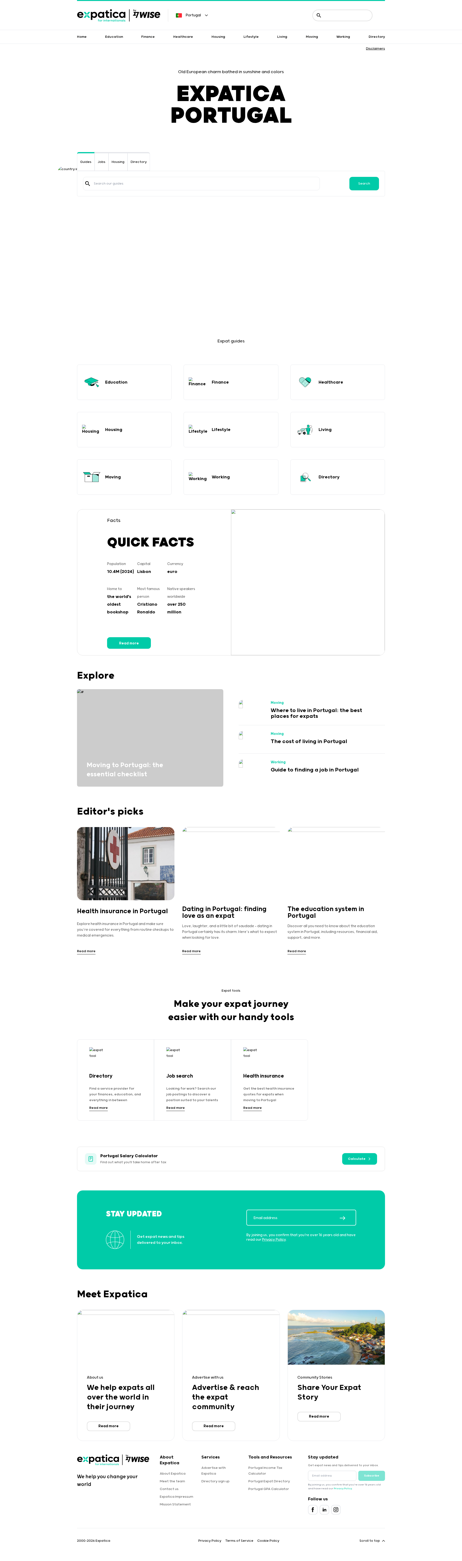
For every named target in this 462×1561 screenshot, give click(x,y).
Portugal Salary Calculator (129, 1156)
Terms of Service (239, 1541)
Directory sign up (215, 1481)
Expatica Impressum (176, 1497)
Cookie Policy (268, 1541)
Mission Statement (175, 1504)
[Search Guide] (87, 183)
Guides (85, 162)
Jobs (101, 162)
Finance (148, 37)
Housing (218, 37)
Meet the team (172, 1481)
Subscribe (371, 1475)
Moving (312, 37)
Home (82, 37)
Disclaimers (375, 49)
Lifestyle (251, 37)
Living (282, 37)
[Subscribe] (348, 1218)
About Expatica (173, 1474)
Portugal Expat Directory (269, 1481)
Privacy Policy (274, 1240)
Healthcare (183, 37)
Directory (377, 37)
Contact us (169, 1489)
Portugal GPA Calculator (268, 1489)
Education (114, 37)
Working (343, 37)
